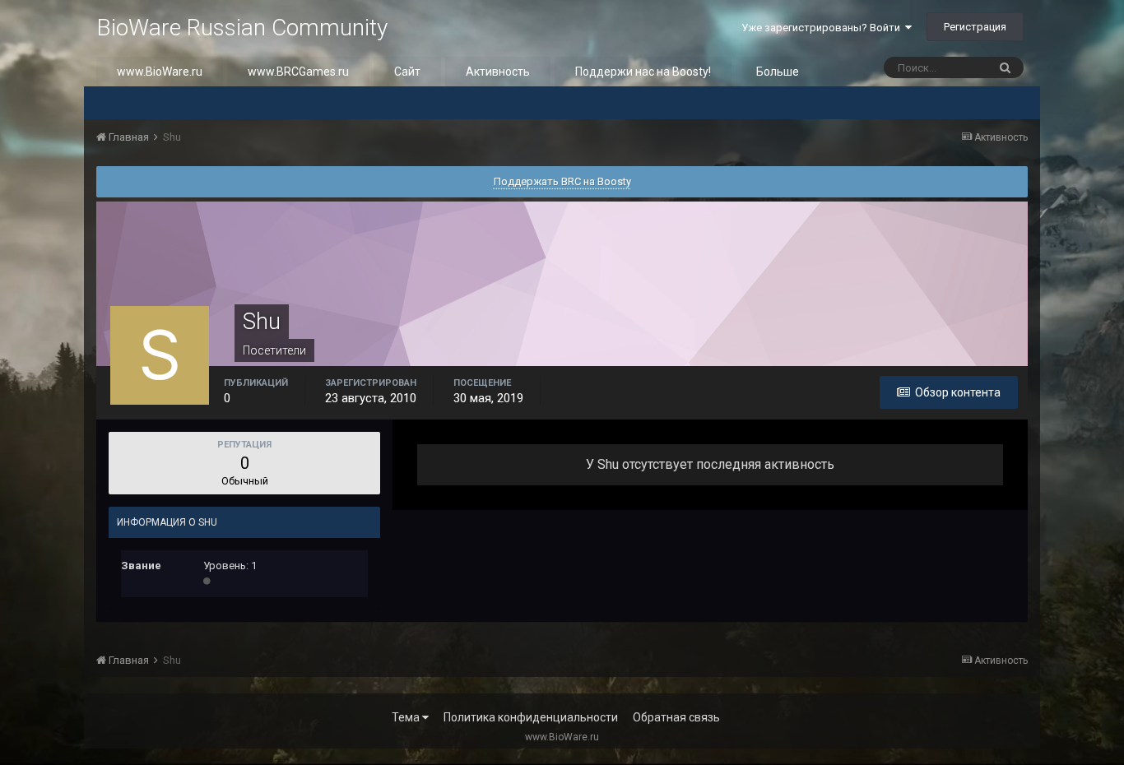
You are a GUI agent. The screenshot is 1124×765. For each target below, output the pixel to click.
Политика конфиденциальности (531, 717)
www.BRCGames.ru (298, 71)
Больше (777, 71)
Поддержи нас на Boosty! (643, 71)
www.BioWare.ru (159, 71)
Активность (498, 71)
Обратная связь (676, 717)
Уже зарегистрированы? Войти (823, 27)
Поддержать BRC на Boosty (562, 181)
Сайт (407, 71)
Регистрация (975, 27)
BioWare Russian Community (242, 27)
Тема (407, 717)
